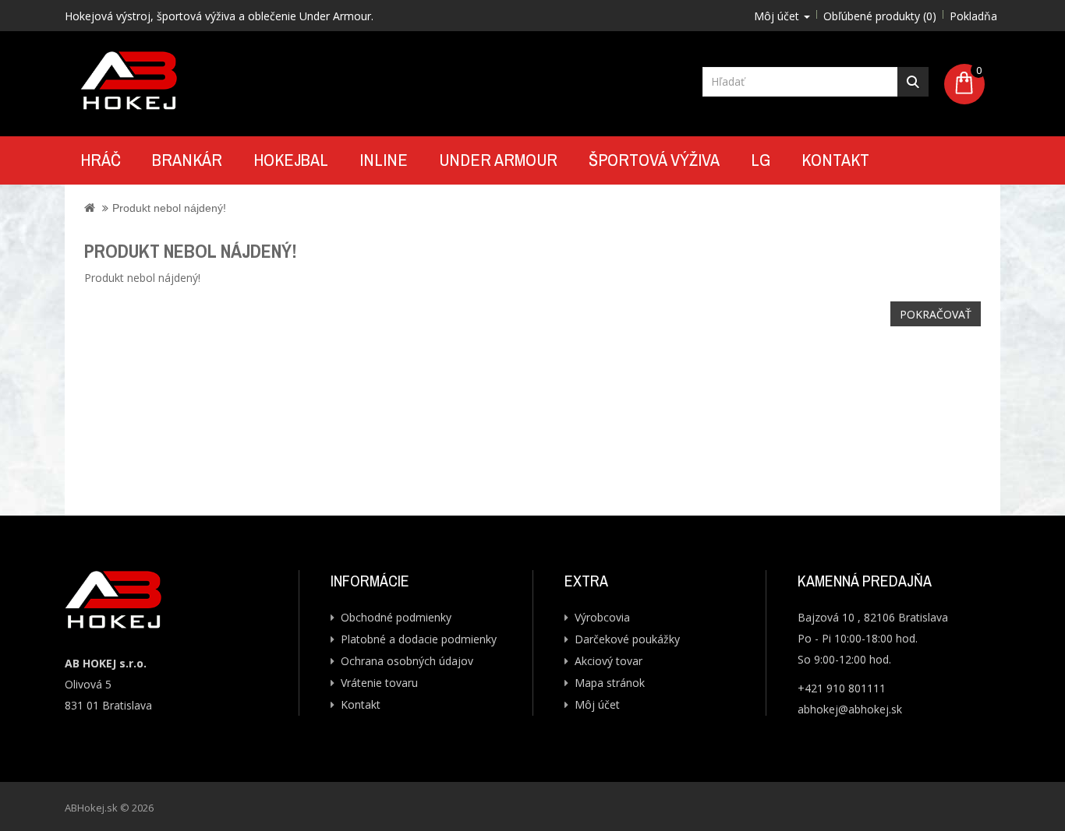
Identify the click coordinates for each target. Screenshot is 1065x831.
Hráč (100, 159)
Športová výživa (654, 159)
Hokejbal (290, 159)
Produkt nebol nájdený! (169, 208)
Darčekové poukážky (627, 639)
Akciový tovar (608, 660)
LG (760, 159)
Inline (383, 159)
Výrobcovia (602, 617)
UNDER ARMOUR (498, 159)
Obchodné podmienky (396, 617)
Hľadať (913, 82)
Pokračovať (935, 314)
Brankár (187, 159)
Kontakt (835, 159)
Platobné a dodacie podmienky (419, 639)
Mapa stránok (610, 682)
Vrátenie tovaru (379, 682)
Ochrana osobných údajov (407, 660)
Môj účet (597, 704)
